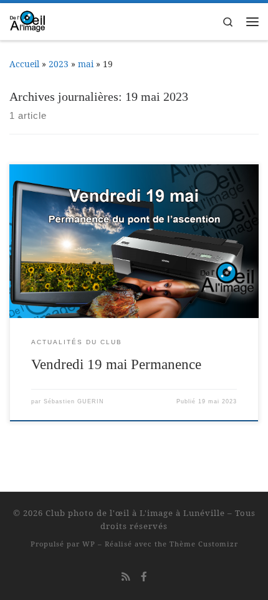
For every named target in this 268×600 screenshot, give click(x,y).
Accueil (24, 64)
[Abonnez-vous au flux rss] (126, 576)
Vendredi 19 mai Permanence (116, 364)
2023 (59, 64)
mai (85, 64)
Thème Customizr (204, 543)
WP (88, 543)
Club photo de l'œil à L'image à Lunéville (135, 512)
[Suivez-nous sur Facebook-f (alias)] (144, 576)
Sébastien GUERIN (74, 401)
